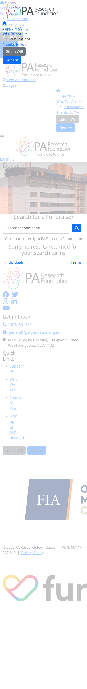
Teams (76, 262)
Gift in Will (14, 51)
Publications (20, 39)
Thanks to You (15, 44)
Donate (12, 59)
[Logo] (30, 10)
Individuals (14, 262)
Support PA (12, 28)
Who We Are (13, 33)
